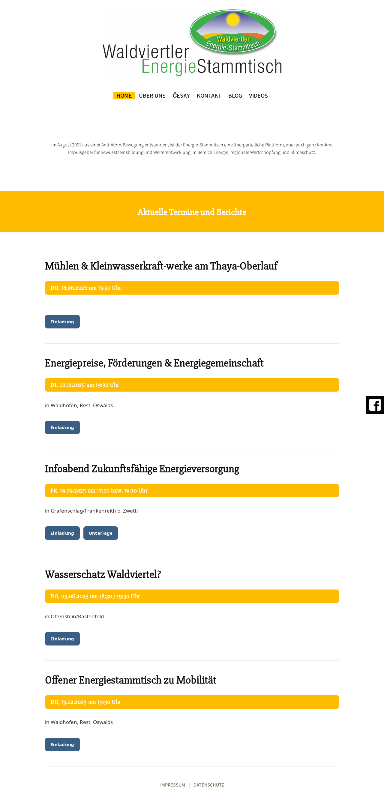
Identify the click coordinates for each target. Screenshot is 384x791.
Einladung (62, 322)
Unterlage (101, 533)
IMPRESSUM (172, 785)
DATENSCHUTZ (209, 785)
